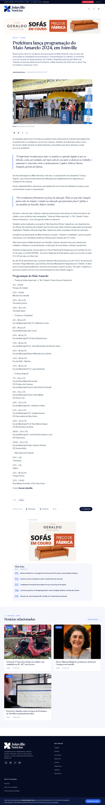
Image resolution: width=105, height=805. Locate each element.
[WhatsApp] (14, 133)
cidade (21, 500)
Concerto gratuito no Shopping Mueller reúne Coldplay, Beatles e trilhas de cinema (49, 590)
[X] (22, 133)
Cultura (56, 762)
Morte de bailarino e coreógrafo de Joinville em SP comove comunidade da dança (49, 573)
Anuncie (7, 783)
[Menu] (99, 9)
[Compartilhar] (26, 133)
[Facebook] (18, 133)
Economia (57, 755)
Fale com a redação (10, 787)
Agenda (57, 770)
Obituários (57, 773)
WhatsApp (31, 509)
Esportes (57, 759)
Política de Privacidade (50, 802)
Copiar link (87, 509)
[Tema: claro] (89, 9)
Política (56, 751)
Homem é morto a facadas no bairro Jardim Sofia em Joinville (41, 579)
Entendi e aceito (93, 801)
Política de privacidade (12, 791)
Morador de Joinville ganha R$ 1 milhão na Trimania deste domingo (43, 596)
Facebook (45, 509)
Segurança (58, 766)
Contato (98, 2)
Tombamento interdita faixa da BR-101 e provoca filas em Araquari (43, 585)
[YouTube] (19, 763)
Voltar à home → (93, 619)
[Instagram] (6, 763)
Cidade (23, 38)
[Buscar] (94, 9)
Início (15, 38)
